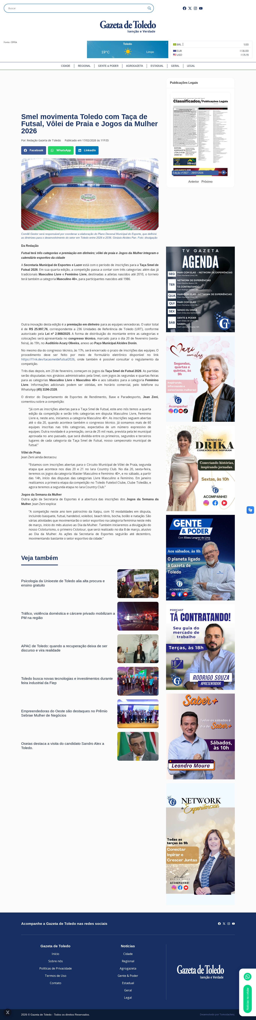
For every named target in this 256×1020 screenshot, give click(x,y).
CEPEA (14, 42)
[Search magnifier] (149, 8)
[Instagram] (195, 8)
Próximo (207, 181)
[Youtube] (201, 8)
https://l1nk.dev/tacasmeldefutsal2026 (48, 359)
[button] (33, 150)
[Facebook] (184, 8)
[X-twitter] (190, 8)
